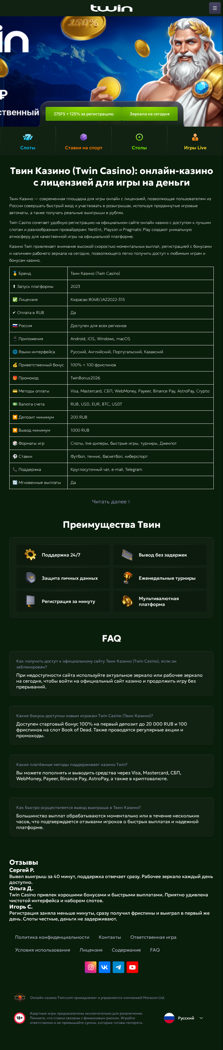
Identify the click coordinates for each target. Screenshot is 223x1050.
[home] (111, 8)
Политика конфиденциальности (52, 937)
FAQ (155, 950)
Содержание (126, 950)
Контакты (110, 937)
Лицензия (91, 950)
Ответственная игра (153, 937)
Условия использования (42, 950)
